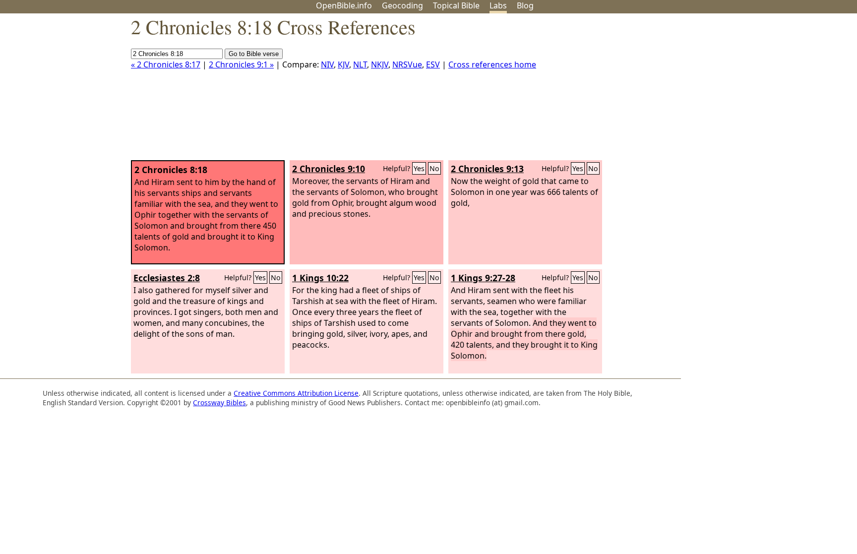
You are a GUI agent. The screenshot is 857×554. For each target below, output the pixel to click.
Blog (525, 5)
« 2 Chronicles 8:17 (165, 64)
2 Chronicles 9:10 (328, 169)
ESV (433, 64)
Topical (456, 5)
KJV (343, 64)
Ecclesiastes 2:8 (166, 278)
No (434, 168)
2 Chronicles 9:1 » (241, 64)
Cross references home (492, 64)
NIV (327, 64)
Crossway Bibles (219, 402)
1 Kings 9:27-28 (483, 278)
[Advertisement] (757, 90)
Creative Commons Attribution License (296, 393)
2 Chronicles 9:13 (487, 169)
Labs (498, 5)
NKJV (379, 64)
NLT (360, 64)
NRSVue (407, 64)
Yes (419, 168)
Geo (402, 5)
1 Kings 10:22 (320, 278)
